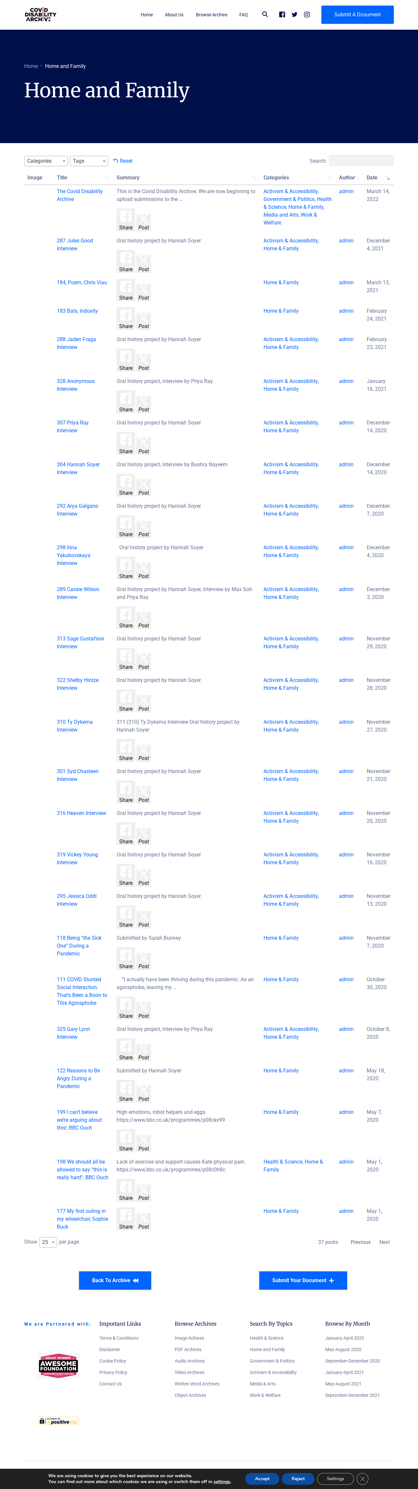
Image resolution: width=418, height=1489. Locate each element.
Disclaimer (109, 1349)
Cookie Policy (112, 1361)
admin (346, 191)
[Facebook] (282, 14)
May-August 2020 (343, 1349)
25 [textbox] (45, 1242)
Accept (262, 1479)
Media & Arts (263, 1383)
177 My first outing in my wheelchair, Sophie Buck (82, 1219)
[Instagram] (307, 14)
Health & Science (266, 1338)
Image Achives (189, 1338)
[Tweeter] (294, 14)
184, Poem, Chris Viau (82, 282)
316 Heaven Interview (81, 813)
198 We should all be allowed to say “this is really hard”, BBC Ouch (82, 1170)
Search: (318, 160)
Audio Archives (190, 1361)
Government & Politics (272, 1361)
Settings (335, 1479)
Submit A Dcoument (357, 14)
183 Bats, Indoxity (77, 311)
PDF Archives (188, 1349)
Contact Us (110, 1383)
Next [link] (384, 1242)
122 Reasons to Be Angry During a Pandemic (78, 1078)
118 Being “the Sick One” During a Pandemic (79, 946)
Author (347, 177)
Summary (128, 177)
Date (372, 177)
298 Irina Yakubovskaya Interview (73, 555)
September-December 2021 (352, 1395)
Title (62, 177)
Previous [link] (361, 1242)
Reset (126, 161)
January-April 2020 (344, 1338)
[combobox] (46, 161)
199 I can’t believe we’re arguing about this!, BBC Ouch (79, 1120)
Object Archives (190, 1395)
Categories (276, 177)
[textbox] (41, 161)
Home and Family (267, 1349)
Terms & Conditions (118, 1338)
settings (222, 1482)
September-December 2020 (352, 1361)
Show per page (51, 1242)
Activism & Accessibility (273, 1372)
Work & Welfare (265, 1395)
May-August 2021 (343, 1383)
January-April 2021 (344, 1372)
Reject (298, 1479)
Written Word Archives (197, 1383)
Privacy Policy (113, 1372)
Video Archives (189, 1372)
